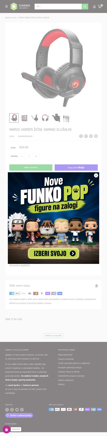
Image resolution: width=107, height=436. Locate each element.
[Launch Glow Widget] (6, 429)
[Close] (96, 175)
